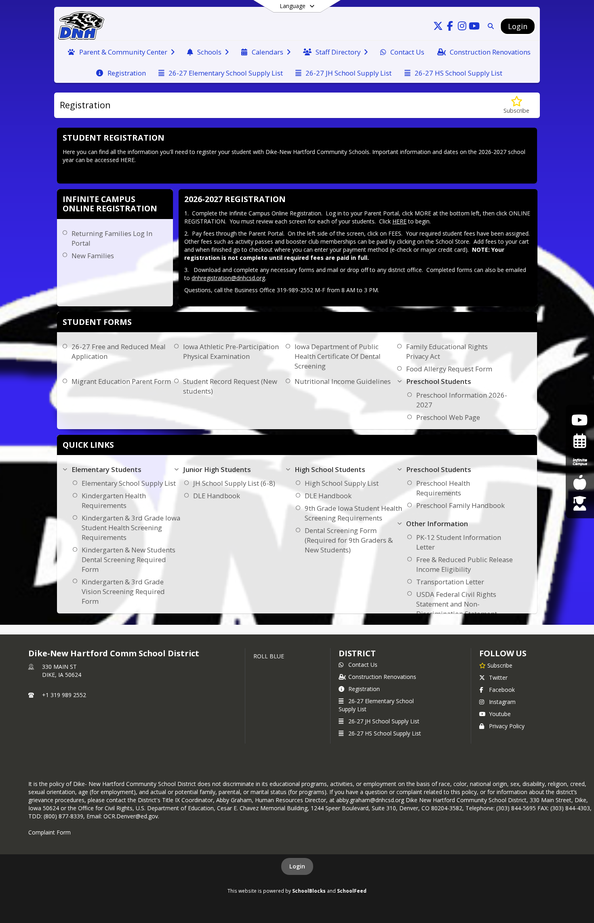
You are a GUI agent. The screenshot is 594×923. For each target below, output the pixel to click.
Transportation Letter (450, 581)
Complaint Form (49, 832)
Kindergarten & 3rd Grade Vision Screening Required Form (123, 591)
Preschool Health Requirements (443, 487)
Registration (364, 689)
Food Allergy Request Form (449, 368)
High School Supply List (342, 483)
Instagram (502, 702)
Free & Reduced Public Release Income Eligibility (464, 564)
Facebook (502, 689)
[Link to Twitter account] (438, 27)
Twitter (498, 677)
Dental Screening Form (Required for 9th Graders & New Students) (349, 540)
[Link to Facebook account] (450, 27)
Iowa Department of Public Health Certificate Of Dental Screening (338, 356)
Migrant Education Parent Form (121, 381)
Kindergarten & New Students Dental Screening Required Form (128, 559)
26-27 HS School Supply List (384, 733)
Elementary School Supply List (129, 483)
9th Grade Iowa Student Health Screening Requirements (353, 513)
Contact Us (362, 664)
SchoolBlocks (309, 890)
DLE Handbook (216, 495)
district (357, 653)
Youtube (500, 714)
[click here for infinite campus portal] (580, 461)
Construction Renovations (382, 677)
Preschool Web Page (448, 417)
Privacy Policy (506, 726)
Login (297, 866)
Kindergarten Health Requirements (114, 500)
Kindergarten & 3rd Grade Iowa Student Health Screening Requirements (131, 527)
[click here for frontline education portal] (580, 503)
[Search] (489, 26)
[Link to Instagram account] (462, 27)
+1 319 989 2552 (64, 695)
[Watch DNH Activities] (580, 420)
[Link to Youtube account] (474, 27)
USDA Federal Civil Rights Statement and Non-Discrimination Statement (456, 604)
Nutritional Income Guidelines (343, 381)
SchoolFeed (352, 890)
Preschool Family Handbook (460, 505)
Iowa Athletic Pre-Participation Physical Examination (231, 351)
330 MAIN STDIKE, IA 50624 (61, 671)
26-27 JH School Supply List (383, 721)
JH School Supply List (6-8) (234, 483)
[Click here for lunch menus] (580, 482)
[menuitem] (121, 51)
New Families (93, 255)
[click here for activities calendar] (580, 441)
